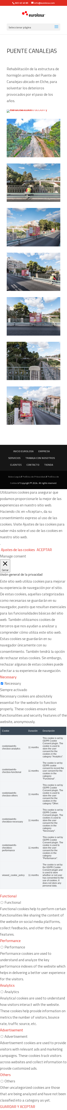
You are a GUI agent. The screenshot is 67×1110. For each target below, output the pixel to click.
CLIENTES (16, 465)
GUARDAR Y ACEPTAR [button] (17, 1106)
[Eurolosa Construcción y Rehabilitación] (33, 112)
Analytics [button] (7, 985)
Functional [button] (8, 896)
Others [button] (5, 1075)
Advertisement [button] (11, 1030)
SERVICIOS (14, 458)
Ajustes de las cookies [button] (18, 550)
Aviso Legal (14, 476)
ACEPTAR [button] (44, 550)
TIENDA (48, 465)
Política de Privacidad (34, 476)
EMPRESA (44, 451)
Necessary (12, 683)
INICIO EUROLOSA (23, 451)
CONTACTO (32, 465)
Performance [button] (10, 941)
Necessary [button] (8, 677)
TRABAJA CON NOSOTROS (40, 458)
